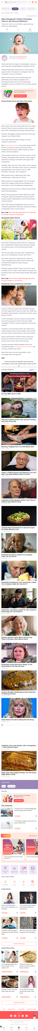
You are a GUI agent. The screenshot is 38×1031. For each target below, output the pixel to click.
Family (3, 786)
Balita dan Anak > (9, 13)
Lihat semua (33, 836)
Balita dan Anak (6, 8)
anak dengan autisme (12, 145)
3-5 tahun (22, 8)
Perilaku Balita (11, 786)
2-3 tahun (15, 8)
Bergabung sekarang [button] (20, 95)
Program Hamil (24, 971)
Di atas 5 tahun (31, 8)
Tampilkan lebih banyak (19, 943)
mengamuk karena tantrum (23, 346)
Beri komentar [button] (18, 800)
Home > (3, 13)
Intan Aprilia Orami (22, 56)
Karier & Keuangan (7, 971)
